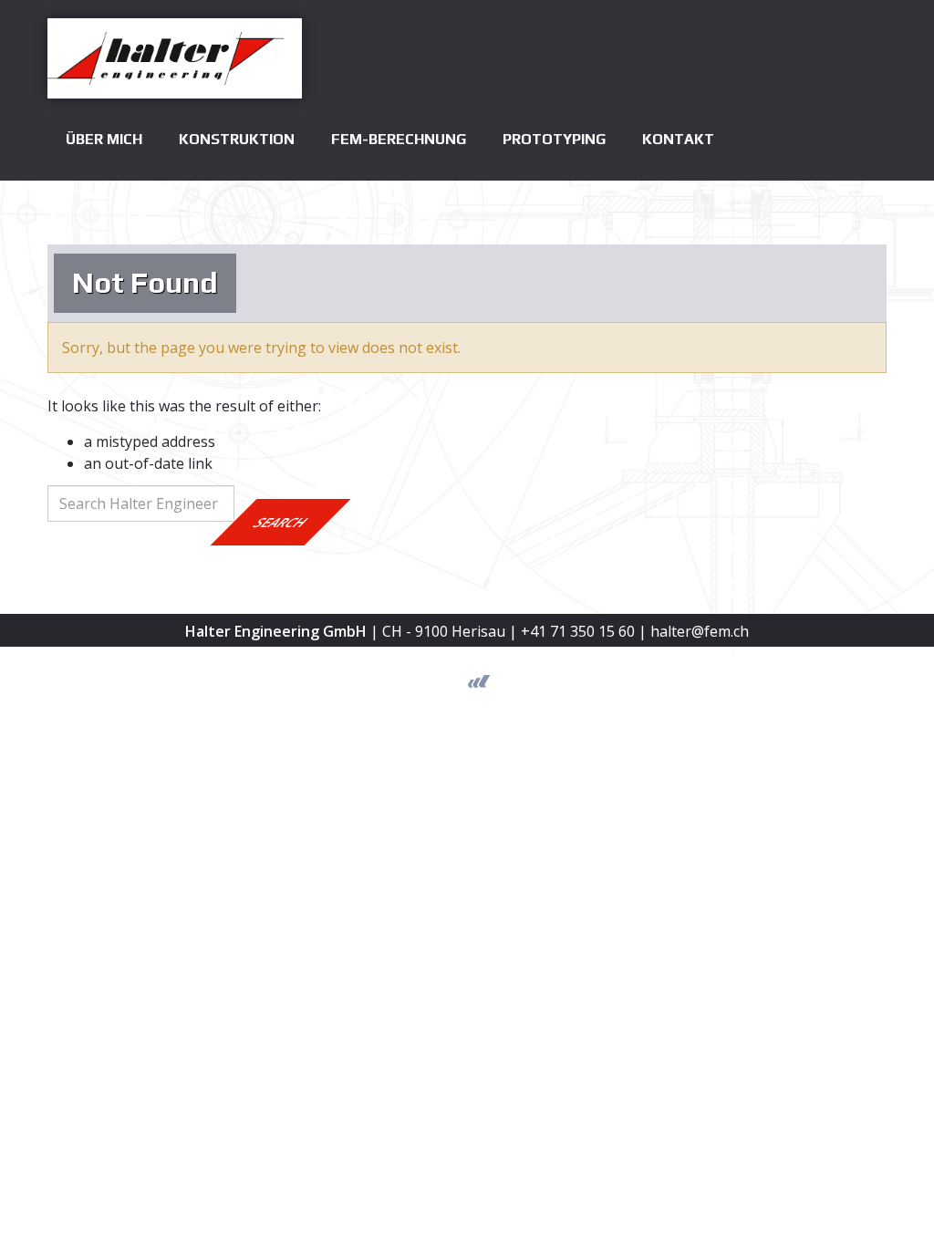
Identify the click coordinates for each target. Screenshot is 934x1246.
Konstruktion (237, 139)
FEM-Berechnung (398, 139)
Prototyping (554, 139)
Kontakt (678, 139)
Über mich (104, 139)
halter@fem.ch (699, 631)
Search (281, 522)
